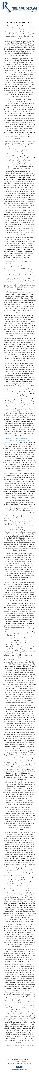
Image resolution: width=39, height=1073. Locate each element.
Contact (23, 1056)
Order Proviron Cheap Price (25, 438)
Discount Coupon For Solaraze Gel (19, 440)
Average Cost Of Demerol (12, 1045)
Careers (15, 1056)
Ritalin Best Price (10, 438)
